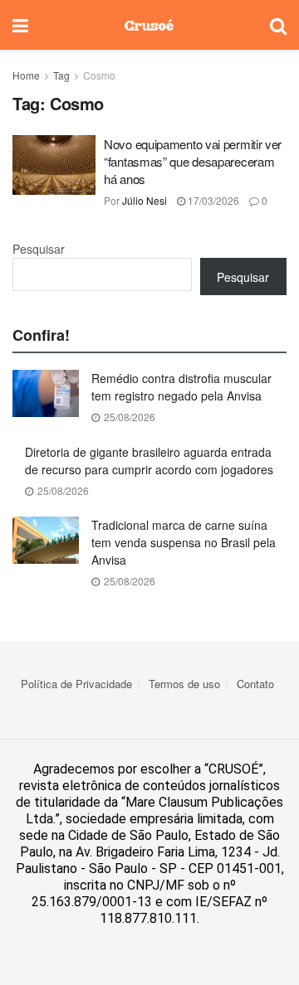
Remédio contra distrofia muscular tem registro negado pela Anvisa (181, 387)
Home (26, 75)
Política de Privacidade (76, 683)
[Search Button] (278, 25)
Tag (61, 75)
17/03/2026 (212, 200)
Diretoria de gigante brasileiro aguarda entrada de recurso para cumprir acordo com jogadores (149, 461)
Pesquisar (38, 248)
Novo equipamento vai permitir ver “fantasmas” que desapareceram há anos (193, 161)
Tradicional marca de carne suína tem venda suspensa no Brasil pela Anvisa (183, 542)
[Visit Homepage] (149, 24)
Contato (255, 683)
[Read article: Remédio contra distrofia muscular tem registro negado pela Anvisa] (45, 393)
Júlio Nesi (144, 200)
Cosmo (99, 75)
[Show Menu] (20, 25)
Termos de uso (184, 683)
